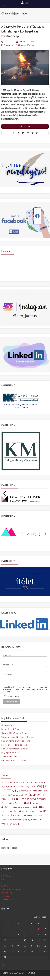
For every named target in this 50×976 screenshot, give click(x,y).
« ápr (3, 965)
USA (30, 815)
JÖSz (33, 799)
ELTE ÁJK (10, 790)
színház (26, 811)
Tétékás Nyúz (7, 899)
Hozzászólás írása (26, 45)
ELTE (43, 786)
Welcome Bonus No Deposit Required (17, 737)
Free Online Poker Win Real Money (16, 741)
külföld (28, 803)
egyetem (7, 786)
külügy (36, 803)
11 (11, 940)
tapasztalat (36, 811)
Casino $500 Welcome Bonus (14, 733)
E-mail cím (7, 655)
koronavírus (8, 803)
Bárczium (5, 879)
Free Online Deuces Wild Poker (14, 749)
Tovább (26, 126)
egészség (31, 786)
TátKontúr (5, 896)
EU (31, 791)
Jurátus (24, 799)
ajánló (6, 782)
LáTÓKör (5, 886)
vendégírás (7, 819)
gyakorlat (6, 795)
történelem (21, 815)
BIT (2, 883)
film (36, 791)
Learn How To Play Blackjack (14, 745)
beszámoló (27, 782)
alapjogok (15, 782)
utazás (38, 815)
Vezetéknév (8, 674)
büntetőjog (39, 782)
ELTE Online (6, 876)
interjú (38, 795)
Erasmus (24, 791)
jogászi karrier (8, 799)
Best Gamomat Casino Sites (13, 760)
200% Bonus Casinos (10, 757)
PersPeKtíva (6, 893)
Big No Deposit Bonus (11, 729)
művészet (7, 807)
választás (38, 819)
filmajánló (43, 791)
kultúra (19, 803)
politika (40, 807)
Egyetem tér (19, 787)
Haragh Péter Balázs (28, 42)
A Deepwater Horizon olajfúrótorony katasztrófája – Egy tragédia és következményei (22, 31)
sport (18, 811)
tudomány (8, 815)
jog (45, 795)
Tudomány (9, 45)
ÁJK (17, 823)
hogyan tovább (18, 795)
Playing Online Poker (10, 753)
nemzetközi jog (20, 807)
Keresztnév (8, 665)
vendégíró (18, 820)
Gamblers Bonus (8, 725)
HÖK (29, 795)
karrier (42, 799)
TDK (46, 811)
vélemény (7, 824)
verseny (28, 819)
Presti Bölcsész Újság (10, 889)
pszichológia (7, 811)
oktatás (31, 807)
